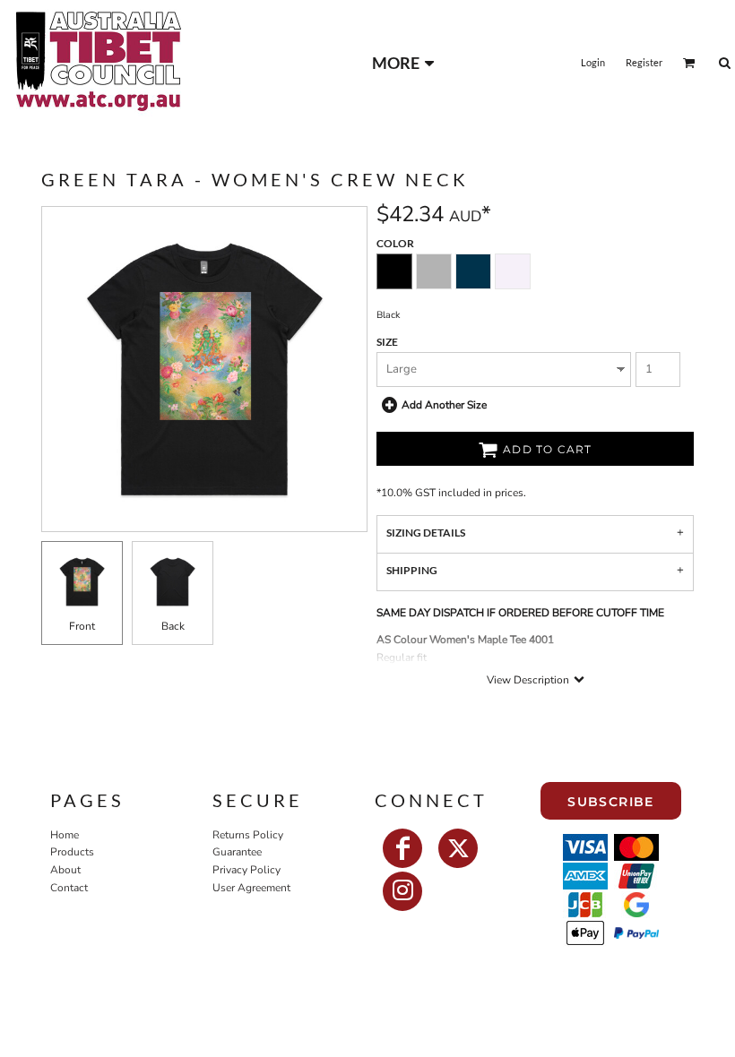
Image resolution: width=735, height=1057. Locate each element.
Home (64, 835)
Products (72, 852)
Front (82, 626)
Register (644, 62)
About (65, 870)
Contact (69, 888)
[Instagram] (402, 891)
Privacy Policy (246, 870)
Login (593, 62)
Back (173, 626)
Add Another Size (444, 404)
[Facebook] (402, 848)
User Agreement (251, 888)
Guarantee (237, 852)
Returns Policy (247, 835)
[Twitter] (458, 848)
